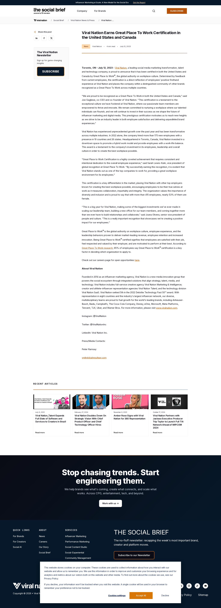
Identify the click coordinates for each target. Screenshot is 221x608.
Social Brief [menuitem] (45, 552)
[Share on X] (51, 38)
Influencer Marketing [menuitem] (75, 536)
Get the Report (139, 2)
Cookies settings (117, 595)
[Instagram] (189, 585)
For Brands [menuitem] (18, 536)
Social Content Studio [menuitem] (76, 547)
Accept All (141, 595)
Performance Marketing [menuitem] (77, 541)
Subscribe (177, 11)
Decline (165, 595)
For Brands (100, 11)
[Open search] (154, 11)
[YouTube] (205, 585)
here (137, 260)
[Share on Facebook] (44, 38)
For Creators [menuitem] (19, 541)
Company (82, 11)
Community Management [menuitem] (78, 558)
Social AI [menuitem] (17, 547)
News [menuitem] (42, 536)
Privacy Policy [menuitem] (183, 594)
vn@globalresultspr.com (94, 357)
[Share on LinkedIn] (36, 38)
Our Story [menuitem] (44, 547)
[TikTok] (197, 585)
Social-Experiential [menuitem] (74, 552)
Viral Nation (121, 67)
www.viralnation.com (166, 308)
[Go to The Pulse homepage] (49, 11)
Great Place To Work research (97, 248)
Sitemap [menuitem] (203, 594)
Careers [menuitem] (43, 541)
